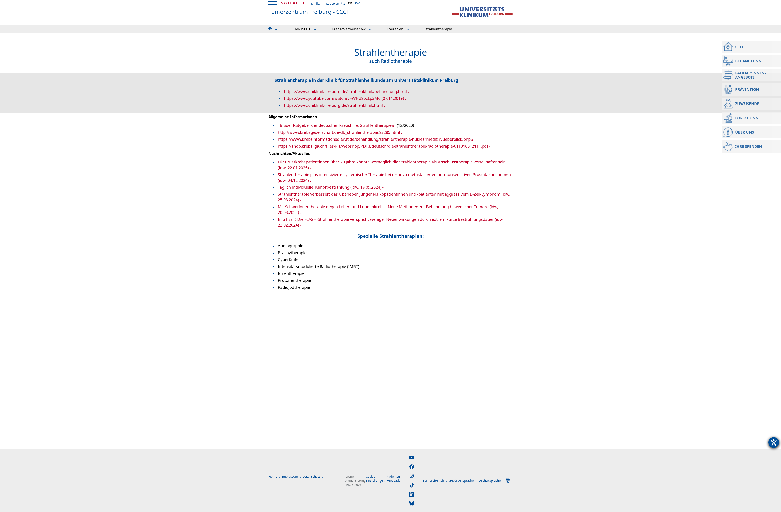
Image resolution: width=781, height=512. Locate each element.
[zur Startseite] (482, 12)
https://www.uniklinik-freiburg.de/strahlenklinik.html (333, 105)
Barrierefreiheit (435, 480)
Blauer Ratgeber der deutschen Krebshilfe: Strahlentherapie (336, 125)
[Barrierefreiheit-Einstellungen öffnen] (773, 442)
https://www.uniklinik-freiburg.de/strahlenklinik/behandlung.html (345, 91)
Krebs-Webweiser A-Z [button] (349, 29)
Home (274, 476)
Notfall (291, 3)
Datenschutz (313, 476)
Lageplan (332, 3)
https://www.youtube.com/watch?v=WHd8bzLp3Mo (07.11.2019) (344, 98)
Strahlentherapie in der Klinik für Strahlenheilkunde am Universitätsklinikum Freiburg (366, 80)
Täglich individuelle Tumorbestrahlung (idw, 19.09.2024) (329, 187)
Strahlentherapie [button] (438, 29)
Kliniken (316, 3)
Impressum (291, 476)
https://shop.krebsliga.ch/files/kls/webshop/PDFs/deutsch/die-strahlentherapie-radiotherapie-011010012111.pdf (383, 146)
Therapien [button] (395, 29)
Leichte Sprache (491, 480)
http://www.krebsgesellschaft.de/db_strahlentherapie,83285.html (339, 132)
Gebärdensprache (463, 480)
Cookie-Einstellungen (375, 478)
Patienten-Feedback (394, 478)
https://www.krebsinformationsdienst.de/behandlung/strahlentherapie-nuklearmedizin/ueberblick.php (374, 139)
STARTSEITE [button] (301, 29)
